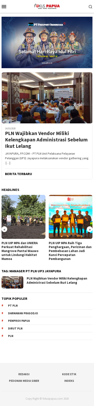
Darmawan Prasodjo (23, 313)
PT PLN (13, 305)
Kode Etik (69, 374)
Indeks (69, 381)
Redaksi (24, 374)
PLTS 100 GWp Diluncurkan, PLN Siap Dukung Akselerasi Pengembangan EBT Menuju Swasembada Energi (70, 249)
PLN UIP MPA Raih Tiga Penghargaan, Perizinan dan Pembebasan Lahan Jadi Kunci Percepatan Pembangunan (23, 251)
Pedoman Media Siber (24, 381)
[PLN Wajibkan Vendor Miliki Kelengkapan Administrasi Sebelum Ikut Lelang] (47, 97)
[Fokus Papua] (47, 6)
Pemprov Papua (19, 321)
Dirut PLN (15, 328)
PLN (10, 336)
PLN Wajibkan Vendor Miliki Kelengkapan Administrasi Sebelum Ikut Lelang (46, 139)
